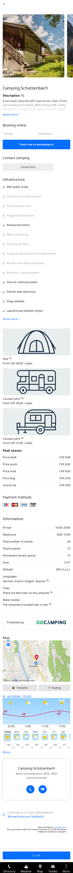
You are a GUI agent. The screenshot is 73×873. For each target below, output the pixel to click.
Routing (56, 687)
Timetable (22, 687)
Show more (10, 114)
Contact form (28, 167)
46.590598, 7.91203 (19, 696)
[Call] (30, 789)
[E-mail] (43, 789)
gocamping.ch (60, 827)
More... (7, 752)
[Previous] (4, 4)
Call (38, 855)
